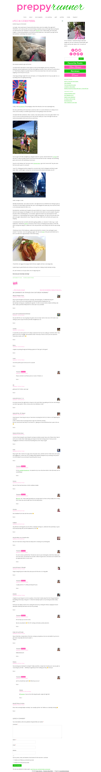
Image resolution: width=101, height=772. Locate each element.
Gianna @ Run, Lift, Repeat (19, 413)
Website (14, 750)
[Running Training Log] (78, 55)
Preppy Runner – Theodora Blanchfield (44, 771)
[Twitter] (76, 51)
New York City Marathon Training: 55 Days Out (51, 290)
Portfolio (62, 17)
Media (68, 17)
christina (15, 509)
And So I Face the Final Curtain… (71, 81)
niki (13, 385)
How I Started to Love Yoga (70, 102)
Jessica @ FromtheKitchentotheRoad (21, 313)
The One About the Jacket (70, 85)
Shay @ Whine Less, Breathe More (21, 537)
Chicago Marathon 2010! (69, 93)
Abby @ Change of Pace (18, 295)
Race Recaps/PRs (38, 17)
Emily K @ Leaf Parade (18, 632)
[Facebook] (72, 51)
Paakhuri (15, 522)
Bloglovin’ (75, 17)
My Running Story (68, 100)
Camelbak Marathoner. (24, 470)
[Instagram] (79, 51)
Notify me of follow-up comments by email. (24, 760)
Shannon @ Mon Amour (18, 433)
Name (14, 739)
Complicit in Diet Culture (69, 86)
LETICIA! (55, 156)
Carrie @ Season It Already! (19, 567)
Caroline (14, 328)
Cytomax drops (36, 163)
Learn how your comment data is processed (40, 769)
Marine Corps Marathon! (69, 97)
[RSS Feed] (74, 55)
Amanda (14, 594)
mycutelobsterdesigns (64, 771)
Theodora (22, 694)
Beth (43, 232)
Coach (14, 358)
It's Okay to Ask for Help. (69, 99)
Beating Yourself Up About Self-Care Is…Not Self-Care (76, 88)
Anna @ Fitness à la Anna (18, 703)
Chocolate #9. (22, 106)
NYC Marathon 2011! (69, 95)
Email (14, 745)
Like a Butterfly (67, 83)
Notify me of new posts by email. (21, 762)
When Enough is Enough (19, 290)
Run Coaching (48, 17)
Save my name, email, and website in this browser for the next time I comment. (30, 757)
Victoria (14, 481)
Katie (14, 449)
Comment (15, 724)
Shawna (14, 662)
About (30, 17)
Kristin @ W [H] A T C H (18, 398)
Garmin (26, 223)
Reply (14, 308)
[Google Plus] (71, 55)
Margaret (38, 30)
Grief (56, 17)
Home (24, 17)
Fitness (32, 277)
